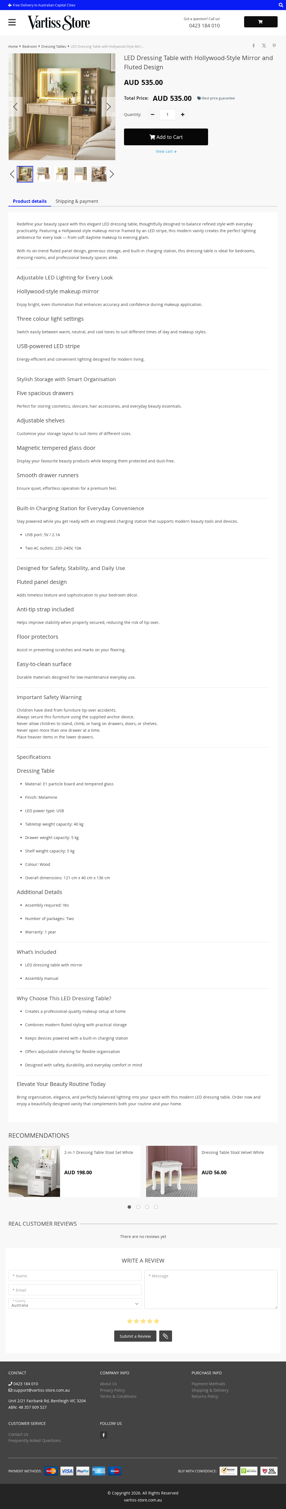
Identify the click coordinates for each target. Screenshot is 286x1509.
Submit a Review (135, 1336)
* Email (19, 1290)
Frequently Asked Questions (34, 1440)
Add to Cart (169, 137)
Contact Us (18, 1434)
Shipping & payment (77, 201)
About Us (108, 1383)
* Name (20, 1276)
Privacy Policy (112, 1390)
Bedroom (29, 46)
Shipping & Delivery (210, 1390)
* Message (158, 1276)
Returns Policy (205, 1396)
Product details (30, 201)
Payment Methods (208, 1383)
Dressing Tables (53, 46)
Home (13, 46)
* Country (19, 1301)
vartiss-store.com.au (143, 1500)
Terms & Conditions (118, 1396)
